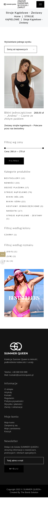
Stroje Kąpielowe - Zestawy (24, 216)
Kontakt (7, 395)
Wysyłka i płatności (13, 404)
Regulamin (9, 398)
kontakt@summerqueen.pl (21, 375)
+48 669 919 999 (19, 372)
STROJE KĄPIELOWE (15, 192)
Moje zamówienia (12, 428)
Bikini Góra (13, 202)
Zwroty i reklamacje (13, 407)
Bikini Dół (12, 197)
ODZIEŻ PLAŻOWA (14, 188)
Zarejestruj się (10, 425)
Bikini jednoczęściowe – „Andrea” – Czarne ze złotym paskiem (18, 115)
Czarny (8, 235)
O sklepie (8, 389)
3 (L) (6, 261)
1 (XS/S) (9, 252)
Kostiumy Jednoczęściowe (23, 206)
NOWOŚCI (9, 183)
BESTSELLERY (12, 178)
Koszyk (7, 431)
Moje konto (9, 422)
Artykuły (8, 392)
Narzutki (12, 211)
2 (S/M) (8, 256)
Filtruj (14, 161)
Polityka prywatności (13, 401)
